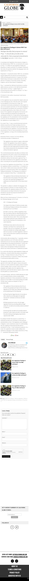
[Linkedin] (13, 355)
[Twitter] (27, 343)
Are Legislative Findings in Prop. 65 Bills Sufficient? (19, 387)
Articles (8, 22)
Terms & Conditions (14, 569)
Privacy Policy (15, 572)
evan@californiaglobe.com (20, 557)
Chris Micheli (5, 58)
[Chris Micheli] (4, 345)
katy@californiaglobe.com (20, 554)
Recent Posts (9, 339)
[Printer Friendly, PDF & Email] (14, 335)
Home (3, 22)
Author (3, 339)
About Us (14, 566)
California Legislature (18, 398)
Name (4, 431)
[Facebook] (3, 355)
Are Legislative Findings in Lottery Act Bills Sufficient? (19, 374)
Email (3, 437)
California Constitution (9, 398)
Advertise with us (14, 576)
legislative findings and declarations (15, 400)
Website (4, 443)
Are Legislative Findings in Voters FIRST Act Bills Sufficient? (19, 362)
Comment (4, 418)
